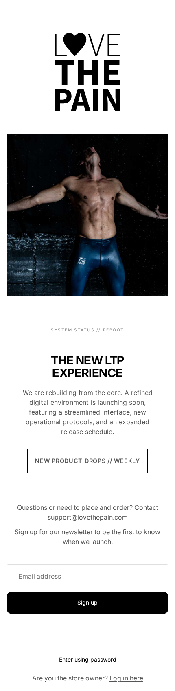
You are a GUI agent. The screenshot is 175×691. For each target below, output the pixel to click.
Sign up (87, 602)
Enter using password (87, 659)
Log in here (126, 678)
